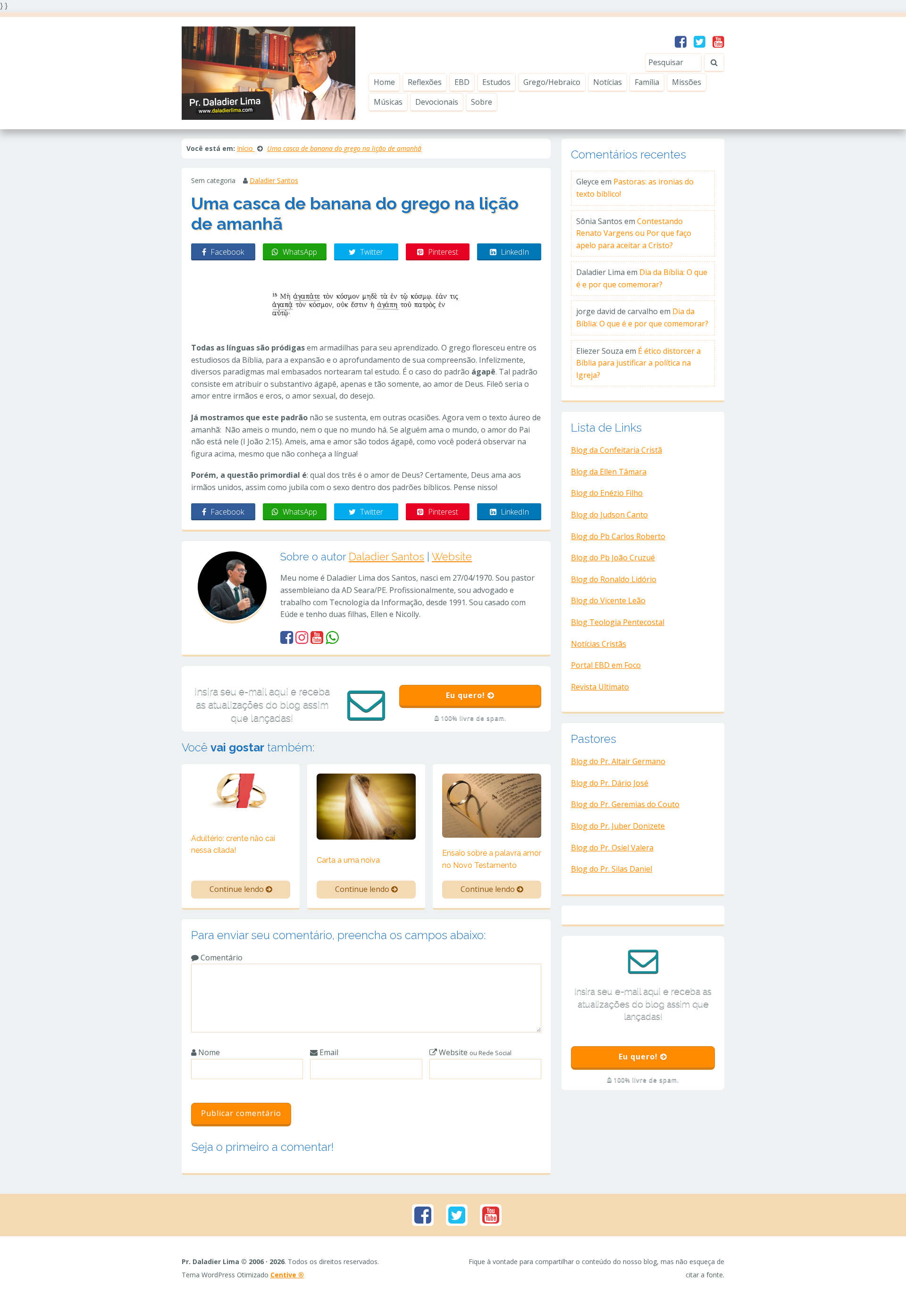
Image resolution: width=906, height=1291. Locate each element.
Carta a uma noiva (348, 860)
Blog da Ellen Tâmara (608, 471)
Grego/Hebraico (551, 82)
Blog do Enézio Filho (607, 493)
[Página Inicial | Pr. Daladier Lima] (268, 72)
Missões (686, 82)
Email (328, 1052)
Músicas (388, 102)
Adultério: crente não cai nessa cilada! (233, 844)
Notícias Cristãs (598, 644)
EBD (462, 82)
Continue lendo (238, 889)
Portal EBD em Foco (606, 665)
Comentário (221, 957)
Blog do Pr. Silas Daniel (611, 869)
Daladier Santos (274, 180)
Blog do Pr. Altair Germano (618, 761)
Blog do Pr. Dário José (609, 783)
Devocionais (436, 102)
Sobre (481, 102)
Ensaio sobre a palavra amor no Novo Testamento (491, 859)
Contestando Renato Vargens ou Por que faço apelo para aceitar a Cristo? (633, 233)
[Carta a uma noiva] (366, 805)
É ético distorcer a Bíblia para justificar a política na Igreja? (638, 363)
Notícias (607, 82)
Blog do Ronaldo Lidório (613, 579)
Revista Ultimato (600, 687)
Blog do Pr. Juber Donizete (618, 826)
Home (384, 82)
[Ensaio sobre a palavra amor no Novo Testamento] (491, 805)
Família (647, 82)
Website (452, 556)
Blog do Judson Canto (609, 514)
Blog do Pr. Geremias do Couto (625, 804)
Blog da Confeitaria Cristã (616, 450)
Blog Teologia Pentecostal (617, 622)
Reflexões (425, 82)
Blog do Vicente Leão (608, 600)
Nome (208, 1052)
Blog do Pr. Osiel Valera (612, 847)
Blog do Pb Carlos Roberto (618, 536)
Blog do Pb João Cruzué (613, 557)
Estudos (496, 82)
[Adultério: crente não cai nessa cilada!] (240, 790)
